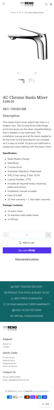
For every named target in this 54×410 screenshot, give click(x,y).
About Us (7, 344)
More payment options (27, 259)
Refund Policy (9, 360)
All (20, 13)
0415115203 (14, 377)
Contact (6, 347)
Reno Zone (17, 391)
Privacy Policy (9, 357)
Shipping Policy (9, 363)
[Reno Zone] (27, 4)
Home (13, 13)
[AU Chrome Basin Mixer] (27, 44)
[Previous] (19, 73)
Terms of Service (10, 366)
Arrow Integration (41, 391)
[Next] (35, 73)
